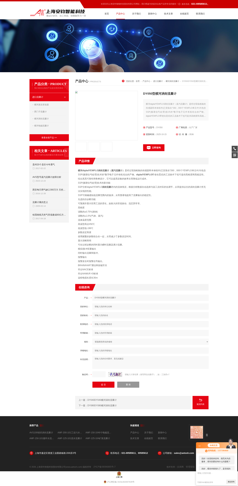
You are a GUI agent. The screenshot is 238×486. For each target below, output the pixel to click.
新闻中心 (152, 14)
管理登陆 (190, 467)
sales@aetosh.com (184, 453)
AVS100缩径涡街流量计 (41, 432)
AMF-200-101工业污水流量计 (70, 432)
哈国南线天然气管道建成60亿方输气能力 (49, 215)
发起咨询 (231, 482)
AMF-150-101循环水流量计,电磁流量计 (42, 438)
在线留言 (184, 14)
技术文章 (168, 14)
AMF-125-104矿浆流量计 (98, 438)
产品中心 (120, 14)
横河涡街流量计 (41, 118)
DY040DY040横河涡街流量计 (102, 400)
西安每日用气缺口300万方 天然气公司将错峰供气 (49, 190)
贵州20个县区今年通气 (44, 164)
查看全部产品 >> (49, 137)
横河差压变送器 (41, 104)
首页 (107, 14)
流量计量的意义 (40, 202)
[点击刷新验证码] (115, 374)
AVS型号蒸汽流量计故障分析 (47, 177)
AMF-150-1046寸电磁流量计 (98, 432)
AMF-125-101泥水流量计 (70, 438)
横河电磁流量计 (41, 125)
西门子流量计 (40, 111)
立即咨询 (156, 147)
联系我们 (200, 14)
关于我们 (136, 14)
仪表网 (180, 467)
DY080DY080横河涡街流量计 (102, 405)
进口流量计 (37, 97)
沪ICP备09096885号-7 (104, 467)
